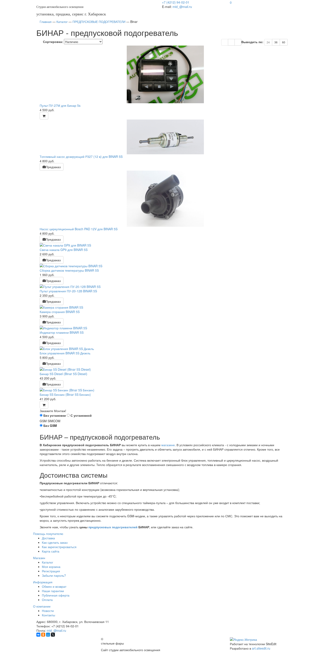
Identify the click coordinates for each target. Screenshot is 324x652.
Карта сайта (50, 551)
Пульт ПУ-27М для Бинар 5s (60, 105)
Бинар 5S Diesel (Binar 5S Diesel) (63, 374)
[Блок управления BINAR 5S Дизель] (165, 348)
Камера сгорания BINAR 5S (60, 311)
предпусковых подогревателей (113, 527)
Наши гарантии (53, 591)
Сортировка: (53, 41)
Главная (46, 21)
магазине (168, 445)
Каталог (62, 21)
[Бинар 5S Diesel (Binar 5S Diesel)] (165, 369)
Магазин (39, 558)
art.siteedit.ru (261, 648)
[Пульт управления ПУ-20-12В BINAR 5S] (165, 286)
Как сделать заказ (54, 542)
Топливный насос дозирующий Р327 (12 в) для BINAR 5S (81, 156)
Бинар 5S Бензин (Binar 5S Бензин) (65, 394)
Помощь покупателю (48, 533)
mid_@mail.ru (182, 6)
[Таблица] (231, 42)
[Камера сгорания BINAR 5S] (165, 307)
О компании (41, 606)
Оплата (47, 599)
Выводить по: (252, 42)
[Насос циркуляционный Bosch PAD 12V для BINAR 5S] (165, 199)
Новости (48, 610)
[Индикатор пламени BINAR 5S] (165, 328)
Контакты (48, 615)
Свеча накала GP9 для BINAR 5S (64, 249)
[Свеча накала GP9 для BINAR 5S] (165, 245)
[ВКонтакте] (38, 635)
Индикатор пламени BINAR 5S (62, 332)
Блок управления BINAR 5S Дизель (65, 353)
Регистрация (51, 571)
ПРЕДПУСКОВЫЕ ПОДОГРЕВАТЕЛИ (99, 21)
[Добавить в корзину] (44, 116)
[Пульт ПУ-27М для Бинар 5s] (165, 74)
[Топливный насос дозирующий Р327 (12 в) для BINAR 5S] (165, 137)
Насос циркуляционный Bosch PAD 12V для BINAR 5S (78, 229)
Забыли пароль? (54, 575)
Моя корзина (51, 566)
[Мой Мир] (48, 635)
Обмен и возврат (54, 586)
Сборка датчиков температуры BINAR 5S (69, 270)
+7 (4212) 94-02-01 (175, 2)
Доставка (48, 538)
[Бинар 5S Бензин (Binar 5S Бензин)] (165, 390)
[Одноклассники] (43, 635)
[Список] (238, 42)
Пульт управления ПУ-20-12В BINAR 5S (68, 291)
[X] (53, 635)
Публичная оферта (55, 595)
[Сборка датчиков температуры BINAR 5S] (165, 266)
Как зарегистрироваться (59, 547)
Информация (42, 582)
